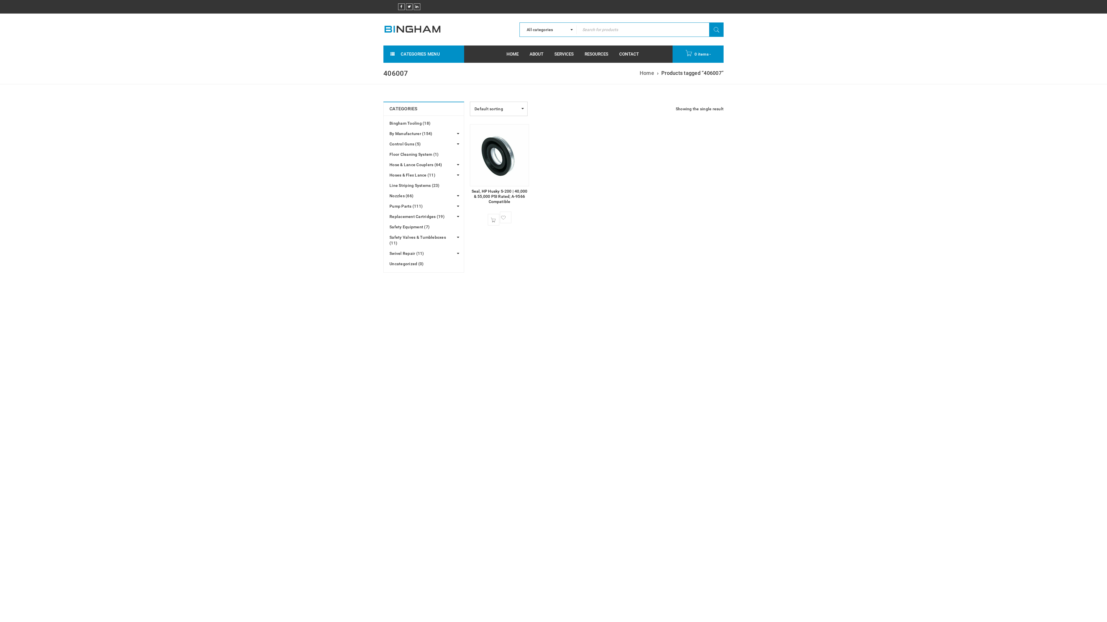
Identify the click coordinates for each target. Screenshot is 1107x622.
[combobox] (548, 29)
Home (647, 73)
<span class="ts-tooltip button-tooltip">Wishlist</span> (505, 217)
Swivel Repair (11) (406, 253)
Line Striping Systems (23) (414, 185)
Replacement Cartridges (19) (417, 216)
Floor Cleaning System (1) (413, 154)
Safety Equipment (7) (409, 227)
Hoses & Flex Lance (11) (412, 175)
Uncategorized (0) (406, 263)
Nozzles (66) (401, 196)
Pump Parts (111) (406, 206)
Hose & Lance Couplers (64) (415, 164)
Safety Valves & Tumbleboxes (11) (417, 240)
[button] (493, 219)
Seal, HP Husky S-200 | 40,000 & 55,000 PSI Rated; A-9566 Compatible (500, 196)
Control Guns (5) (405, 144)
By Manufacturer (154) (410, 133)
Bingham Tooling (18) (409, 123)
